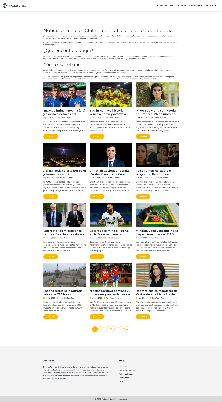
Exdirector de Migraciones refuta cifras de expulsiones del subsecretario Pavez (63, 232)
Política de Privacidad (127, 374)
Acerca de (123, 367)
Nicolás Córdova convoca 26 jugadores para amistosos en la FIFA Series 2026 (111, 292)
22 (127, 329)
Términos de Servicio (127, 370)
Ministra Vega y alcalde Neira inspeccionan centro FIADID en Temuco (157, 232)
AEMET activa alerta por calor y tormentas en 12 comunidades (64, 172)
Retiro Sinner (211, 5)
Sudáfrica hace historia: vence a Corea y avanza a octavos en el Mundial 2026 (109, 112)
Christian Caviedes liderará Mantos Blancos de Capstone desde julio (111, 172)
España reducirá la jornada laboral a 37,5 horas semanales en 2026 (63, 292)
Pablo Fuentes (66, 118)
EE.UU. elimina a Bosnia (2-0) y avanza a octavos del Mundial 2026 (64, 112)
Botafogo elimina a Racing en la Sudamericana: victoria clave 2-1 (110, 232)
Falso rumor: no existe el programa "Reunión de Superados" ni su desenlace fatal (156, 172)
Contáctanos (124, 378)
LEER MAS (50, 136)
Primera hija (162, 5)
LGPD (121, 381)
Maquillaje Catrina (178, 5)
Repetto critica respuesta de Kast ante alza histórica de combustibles (157, 292)
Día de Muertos (195, 5)
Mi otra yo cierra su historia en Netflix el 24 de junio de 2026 (156, 112)
